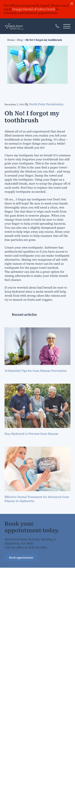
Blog (20, 40)
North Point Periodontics (46, 104)
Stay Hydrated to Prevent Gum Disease (31, 434)
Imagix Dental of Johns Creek (33, 9)
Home (10, 40)
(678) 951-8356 (37, 547)
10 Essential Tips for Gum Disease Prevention (36, 371)
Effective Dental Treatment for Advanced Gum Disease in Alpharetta (37, 499)
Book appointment (21, 557)
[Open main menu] (66, 26)
